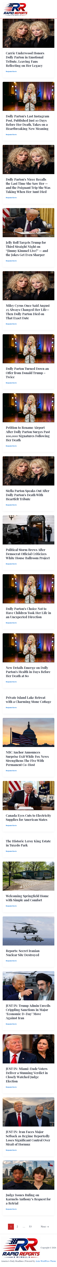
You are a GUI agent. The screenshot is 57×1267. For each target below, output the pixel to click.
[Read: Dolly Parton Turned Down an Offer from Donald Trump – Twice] (28, 348)
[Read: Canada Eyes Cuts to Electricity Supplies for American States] (28, 795)
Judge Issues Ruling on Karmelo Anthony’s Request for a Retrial (28, 1199)
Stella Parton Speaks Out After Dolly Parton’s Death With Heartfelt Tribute (27, 495)
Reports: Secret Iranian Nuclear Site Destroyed (23, 953)
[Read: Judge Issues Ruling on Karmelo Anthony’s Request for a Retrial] (28, 1174)
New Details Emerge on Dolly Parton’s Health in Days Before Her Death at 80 (28, 671)
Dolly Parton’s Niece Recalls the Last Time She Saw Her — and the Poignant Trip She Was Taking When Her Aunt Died (28, 185)
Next (45, 1226)
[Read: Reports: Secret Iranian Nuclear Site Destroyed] (28, 930)
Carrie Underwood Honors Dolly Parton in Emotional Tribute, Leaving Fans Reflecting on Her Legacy (25, 59)
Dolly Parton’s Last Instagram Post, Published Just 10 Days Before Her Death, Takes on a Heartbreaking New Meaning (27, 122)
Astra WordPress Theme (46, 1261)
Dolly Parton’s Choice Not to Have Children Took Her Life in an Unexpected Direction (28, 612)
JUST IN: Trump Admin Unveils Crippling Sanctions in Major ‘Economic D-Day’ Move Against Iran (28, 1011)
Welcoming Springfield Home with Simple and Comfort (27, 898)
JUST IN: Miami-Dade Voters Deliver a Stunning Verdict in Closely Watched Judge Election (27, 1074)
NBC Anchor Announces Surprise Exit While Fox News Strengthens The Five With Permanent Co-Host (27, 758)
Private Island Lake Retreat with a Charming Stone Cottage (28, 699)
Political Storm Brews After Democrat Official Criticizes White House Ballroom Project (28, 554)
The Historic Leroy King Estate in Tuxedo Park (28, 843)
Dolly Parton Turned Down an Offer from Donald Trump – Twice (27, 372)
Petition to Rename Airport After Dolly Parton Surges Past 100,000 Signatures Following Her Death (28, 433)
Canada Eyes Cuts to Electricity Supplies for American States (28, 817)
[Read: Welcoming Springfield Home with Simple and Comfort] (28, 875)
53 (30, 1226)
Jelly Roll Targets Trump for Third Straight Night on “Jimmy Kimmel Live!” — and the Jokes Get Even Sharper (27, 248)
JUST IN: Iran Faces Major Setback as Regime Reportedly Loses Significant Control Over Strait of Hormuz (28, 1138)
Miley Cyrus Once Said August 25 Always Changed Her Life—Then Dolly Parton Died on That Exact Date (28, 311)
